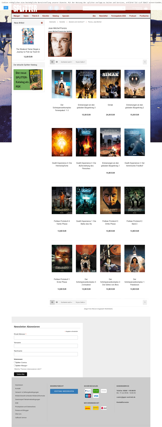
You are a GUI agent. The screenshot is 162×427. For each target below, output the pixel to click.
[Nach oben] (155, 423)
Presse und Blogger (22, 410)
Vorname (17, 342)
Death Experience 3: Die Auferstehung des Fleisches (86, 166)
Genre (26, 16)
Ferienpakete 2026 (118, 16)
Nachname (18, 351)
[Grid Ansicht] (52, 62)
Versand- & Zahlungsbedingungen (27, 392)
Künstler (45, 16)
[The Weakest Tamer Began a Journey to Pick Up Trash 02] (28, 36)
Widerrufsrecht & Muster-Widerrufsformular (30, 396)
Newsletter (103, 16)
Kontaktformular (123, 402)
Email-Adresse (20, 334)
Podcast (132, 16)
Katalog (56, 16)
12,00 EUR (28, 57)
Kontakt (18, 388)
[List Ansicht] (56, 62)
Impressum (19, 385)
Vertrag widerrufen (64, 391)
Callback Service (20, 417)
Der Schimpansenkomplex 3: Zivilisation (86, 282)
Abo (94, 16)
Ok (6, 8)
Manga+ (17, 16)
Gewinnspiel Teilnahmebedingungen (27, 399)
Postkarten (144, 16)
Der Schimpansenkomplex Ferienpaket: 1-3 (62, 107)
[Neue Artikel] (42, 23)
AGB (16, 403)
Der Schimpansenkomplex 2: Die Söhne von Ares (110, 282)
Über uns (18, 414)
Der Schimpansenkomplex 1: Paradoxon (135, 282)
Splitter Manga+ (21, 366)
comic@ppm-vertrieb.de (126, 397)
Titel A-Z (35, 16)
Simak (110, 105)
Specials (65, 16)
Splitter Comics (21, 362)
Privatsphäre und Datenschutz (25, 407)
